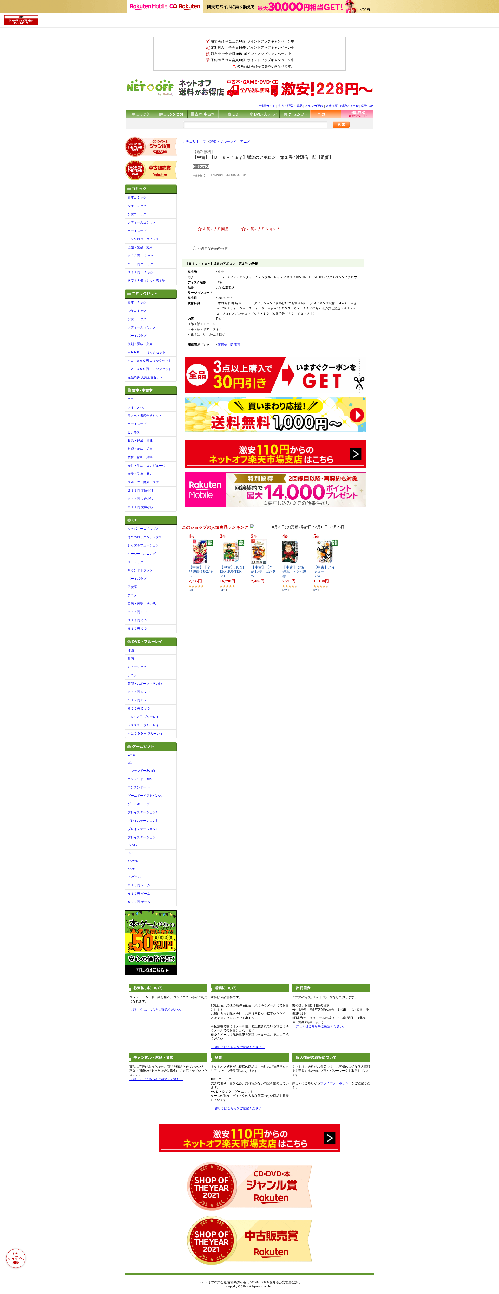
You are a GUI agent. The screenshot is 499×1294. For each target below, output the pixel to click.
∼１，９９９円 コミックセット (150, 360)
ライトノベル (137, 407)
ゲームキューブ (138, 804)
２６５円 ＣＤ (137, 612)
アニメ (132, 595)
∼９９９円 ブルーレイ (143, 725)
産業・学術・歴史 (140, 474)
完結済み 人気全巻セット (145, 377)
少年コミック (137, 206)
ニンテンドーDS (139, 787)
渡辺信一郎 (225, 345)
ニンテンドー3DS (140, 779)
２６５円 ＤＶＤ (139, 692)
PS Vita (132, 845)
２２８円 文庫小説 (140, 490)
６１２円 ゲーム (139, 893)
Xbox (131, 869)
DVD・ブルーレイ (223, 141)
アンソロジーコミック (143, 239)
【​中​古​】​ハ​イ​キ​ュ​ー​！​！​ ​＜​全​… (324, 571)
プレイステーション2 (142, 829)
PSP (130, 853)
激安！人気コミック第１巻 (146, 281)
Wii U (131, 755)
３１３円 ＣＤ (137, 620)
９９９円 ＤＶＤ (139, 708)
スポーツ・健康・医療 (143, 482)
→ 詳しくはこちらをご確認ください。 (156, 1009)
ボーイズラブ (137, 231)
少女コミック (137, 214)
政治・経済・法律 (140, 440)
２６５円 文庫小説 (140, 499)
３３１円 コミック (140, 272)
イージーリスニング (142, 554)
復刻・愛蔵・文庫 (140, 247)
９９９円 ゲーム (139, 902)
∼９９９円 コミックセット (146, 352)
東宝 (237, 345)
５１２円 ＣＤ (137, 628)
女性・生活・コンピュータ (146, 465)
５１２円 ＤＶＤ (139, 700)
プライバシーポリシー (335, 1083)
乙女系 (132, 587)
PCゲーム (134, 877)
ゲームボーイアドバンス (145, 796)
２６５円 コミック (140, 264)
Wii (130, 762)
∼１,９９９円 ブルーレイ (145, 733)
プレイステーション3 (142, 821)
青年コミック (137, 197)
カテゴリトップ (194, 141)
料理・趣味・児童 (140, 449)
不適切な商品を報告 (213, 248)
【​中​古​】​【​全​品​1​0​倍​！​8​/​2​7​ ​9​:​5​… (201, 571)
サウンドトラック (140, 570)
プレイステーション (142, 837)
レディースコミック (142, 222)
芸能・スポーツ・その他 (145, 683)
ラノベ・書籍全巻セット (145, 415)
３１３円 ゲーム (139, 885)
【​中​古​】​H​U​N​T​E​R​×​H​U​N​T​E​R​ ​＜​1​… (232, 571)
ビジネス (134, 432)
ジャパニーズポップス (143, 529)
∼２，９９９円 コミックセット (150, 369)
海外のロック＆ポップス (145, 537)
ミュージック (137, 667)
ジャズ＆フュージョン (143, 545)
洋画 (131, 650)
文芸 (131, 399)
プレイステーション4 (142, 812)
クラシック (135, 562)
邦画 (131, 658)
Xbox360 (133, 861)
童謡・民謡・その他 (142, 603)
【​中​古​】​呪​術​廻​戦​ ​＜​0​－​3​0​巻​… (294, 571)
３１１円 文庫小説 (140, 507)
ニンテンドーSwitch (141, 771)
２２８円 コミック (140, 256)
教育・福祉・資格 (140, 457)
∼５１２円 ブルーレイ (143, 717)
